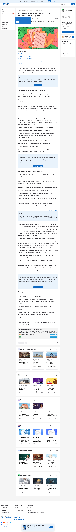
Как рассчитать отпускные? (24, 56)
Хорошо (51, 527)
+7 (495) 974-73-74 (6, 518)
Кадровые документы (23, 385)
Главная (19, 10)
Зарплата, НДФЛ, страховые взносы (35, 10)
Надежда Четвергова (69, 10)
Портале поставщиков (71, 529)
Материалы (24, 10)
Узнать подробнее (38, 85)
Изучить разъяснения (38, 166)
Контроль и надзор (22, 485)
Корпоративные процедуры (22, 410)
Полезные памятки (22, 435)
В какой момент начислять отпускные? (27, 53)
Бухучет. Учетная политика (22, 360)
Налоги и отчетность (23, 460)
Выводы (20, 63)
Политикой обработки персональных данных (40, 529)
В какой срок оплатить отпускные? (26, 58)
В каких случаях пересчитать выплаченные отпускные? (31, 61)
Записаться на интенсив (38, 286)
